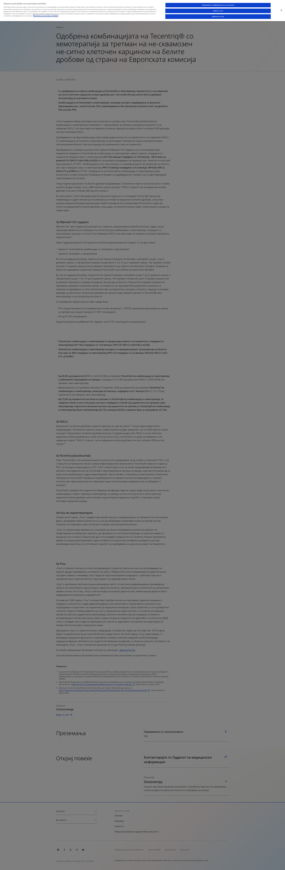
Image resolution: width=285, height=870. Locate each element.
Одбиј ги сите (218, 11)
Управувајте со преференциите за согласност (218, 5)
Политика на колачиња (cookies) (46, 16)
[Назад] (281, 10)
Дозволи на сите (218, 16)
